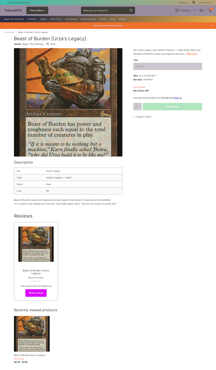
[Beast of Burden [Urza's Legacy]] (32, 334)
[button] (140, 104)
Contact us (184, 2)
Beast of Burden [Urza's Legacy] (29, 355)
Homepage (9, 32)
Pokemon (31, 19)
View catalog (36, 10)
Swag (112, 19)
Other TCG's (56, 19)
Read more (191, 54)
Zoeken (131, 10)
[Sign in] (202, 10)
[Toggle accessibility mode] (193, 2)
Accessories (71, 19)
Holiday (122, 19)
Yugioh (43, 19)
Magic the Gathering (14, 19)
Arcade (102, 19)
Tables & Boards (88, 19)
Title (135, 60)
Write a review (36, 293)
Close (213, 25)
